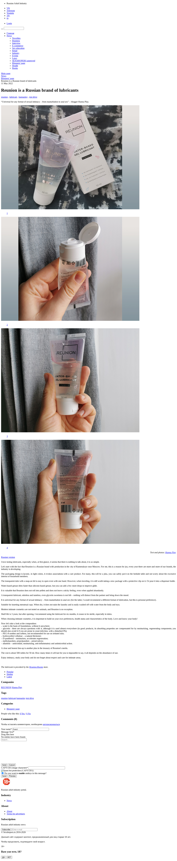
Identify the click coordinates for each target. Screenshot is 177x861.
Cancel (12, 765)
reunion (4, 97)
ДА (3, 857)
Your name (6, 729)
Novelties (16, 38)
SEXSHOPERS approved (23, 60)
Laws (14, 58)
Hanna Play (17, 687)
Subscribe (6, 830)
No (29, 713)
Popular (10, 672)
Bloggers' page (18, 63)
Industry (15, 53)
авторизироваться (51, 724)
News (9, 36)
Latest (9, 677)
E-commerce (17, 46)
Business (16, 41)
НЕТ (9, 857)
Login (9, 23)
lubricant (13, 97)
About (9, 811)
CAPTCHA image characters (14, 768)
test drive (33, 97)
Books (15, 68)
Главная (10, 33)
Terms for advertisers (16, 814)
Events (15, 56)
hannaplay (23, 97)
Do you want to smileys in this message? (25, 773)
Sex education (18, 48)
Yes (23, 713)
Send (4, 765)
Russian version (8, 557)
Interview (16, 43)
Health (15, 65)
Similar (10, 674)
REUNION (6, 687)
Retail (14, 51)
